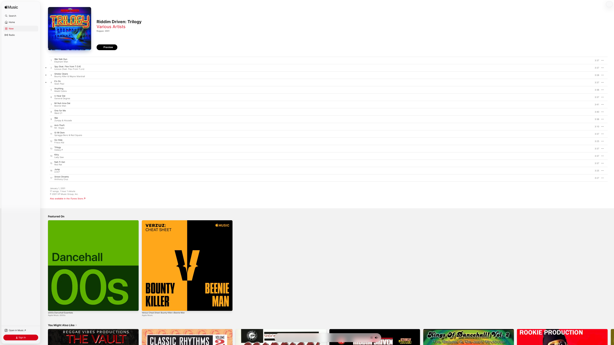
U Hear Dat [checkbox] (59, 96)
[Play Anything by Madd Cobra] (51, 89)
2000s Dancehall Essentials (61, 221)
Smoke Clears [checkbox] (61, 74)
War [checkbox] (56, 118)
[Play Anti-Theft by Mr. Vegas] (51, 126)
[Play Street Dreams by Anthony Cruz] (51, 178)
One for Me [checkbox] (60, 110)
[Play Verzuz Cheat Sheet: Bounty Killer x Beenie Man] (145, 306)
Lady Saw (59, 157)
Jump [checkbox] (57, 169)
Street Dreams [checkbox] (61, 176)
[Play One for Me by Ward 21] (51, 112)
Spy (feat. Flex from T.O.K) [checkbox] (67, 66)
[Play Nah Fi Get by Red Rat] (51, 163)
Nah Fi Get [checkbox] (59, 162)
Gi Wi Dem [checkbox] (59, 132)
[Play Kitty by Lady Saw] (51, 156)
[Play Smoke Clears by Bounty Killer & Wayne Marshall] (51, 75)
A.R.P (57, 172)
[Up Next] (371, 337)
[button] (21, 16)
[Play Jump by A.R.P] (51, 170)
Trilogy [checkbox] (57, 147)
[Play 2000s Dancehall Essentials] (52, 306)
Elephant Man (61, 61)
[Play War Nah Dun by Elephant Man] (51, 60)
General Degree (62, 98)
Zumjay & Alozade (63, 120)
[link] (62, 325)
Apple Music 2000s (56, 315)
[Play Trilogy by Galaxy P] (51, 148)
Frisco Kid (59, 142)
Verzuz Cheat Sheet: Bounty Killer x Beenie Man (166, 221)
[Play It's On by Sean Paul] (51, 82)
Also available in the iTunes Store (66, 198)
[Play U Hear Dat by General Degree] (51, 97)
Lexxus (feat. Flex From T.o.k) (69, 69)
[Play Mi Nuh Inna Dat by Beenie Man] (51, 104)
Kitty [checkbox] (56, 154)
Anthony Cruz (61, 179)
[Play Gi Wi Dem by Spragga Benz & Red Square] (51, 134)
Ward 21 (58, 113)
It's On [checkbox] (57, 81)
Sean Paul (59, 83)
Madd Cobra (60, 91)
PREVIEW (595, 60)
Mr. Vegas (59, 127)
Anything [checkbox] (58, 88)
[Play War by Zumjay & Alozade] (51, 119)
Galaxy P (58, 150)
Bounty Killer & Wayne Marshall (69, 76)
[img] (11, 7)
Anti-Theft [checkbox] (59, 125)
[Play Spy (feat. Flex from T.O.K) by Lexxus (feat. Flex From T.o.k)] (51, 67)
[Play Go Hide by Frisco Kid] (51, 141)
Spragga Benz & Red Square (68, 135)
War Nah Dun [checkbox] (60, 59)
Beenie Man (60, 105)
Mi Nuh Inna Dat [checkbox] (62, 103)
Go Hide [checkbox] (58, 140)
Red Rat (58, 164)
